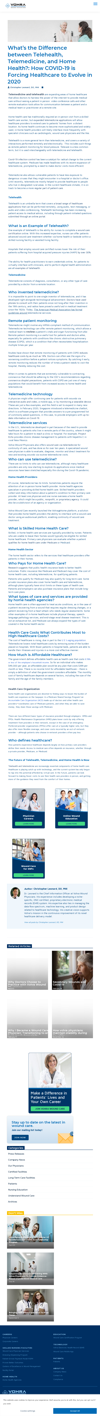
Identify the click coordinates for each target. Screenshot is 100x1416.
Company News (16, 1160)
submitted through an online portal (26, 216)
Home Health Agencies (12, 1380)
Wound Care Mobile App (63, 1351)
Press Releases (16, 1154)
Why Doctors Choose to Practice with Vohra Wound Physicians (27, 984)
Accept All (75, 1411)
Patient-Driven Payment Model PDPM (18, 1359)
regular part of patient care (48, 188)
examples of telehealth (27, 268)
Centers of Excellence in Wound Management (21, 1366)
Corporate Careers (10, 1341)
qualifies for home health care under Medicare (32, 542)
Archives (12, 1201)
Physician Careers (10, 1338)
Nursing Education (18, 1190)
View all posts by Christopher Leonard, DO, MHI (43, 922)
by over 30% (84, 252)
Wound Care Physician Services (16, 1351)
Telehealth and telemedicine (21, 766)
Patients (12, 1184)
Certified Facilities (17, 1172)
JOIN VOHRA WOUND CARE (50, 1108)
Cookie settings (27, 1411)
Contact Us (57, 1375)
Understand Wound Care (21, 1196)
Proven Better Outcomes (13, 1363)
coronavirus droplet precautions (25, 380)
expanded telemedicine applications (53, 120)
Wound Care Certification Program (67, 1338)
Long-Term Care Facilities (21, 1178)
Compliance (58, 1379)
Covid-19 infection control (22, 159)
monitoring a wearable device (75, 401)
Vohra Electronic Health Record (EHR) (68, 1348)
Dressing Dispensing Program (15, 1355)
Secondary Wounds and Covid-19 (69, 983)
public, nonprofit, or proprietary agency (58, 499)
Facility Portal (8, 1370)
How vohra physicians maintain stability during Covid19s (70, 1033)
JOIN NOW (20, 1137)
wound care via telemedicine (61, 445)
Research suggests (18, 567)
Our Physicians (16, 1166)
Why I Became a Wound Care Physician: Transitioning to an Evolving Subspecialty (28, 1033)
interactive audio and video (22, 401)
